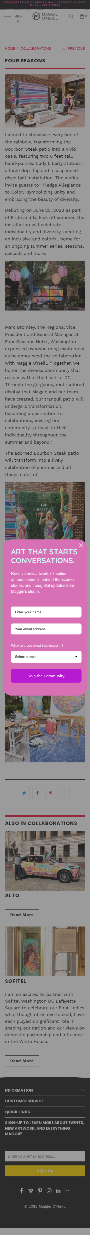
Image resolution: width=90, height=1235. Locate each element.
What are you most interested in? (37, 645)
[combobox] (46, 657)
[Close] (81, 545)
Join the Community (46, 675)
